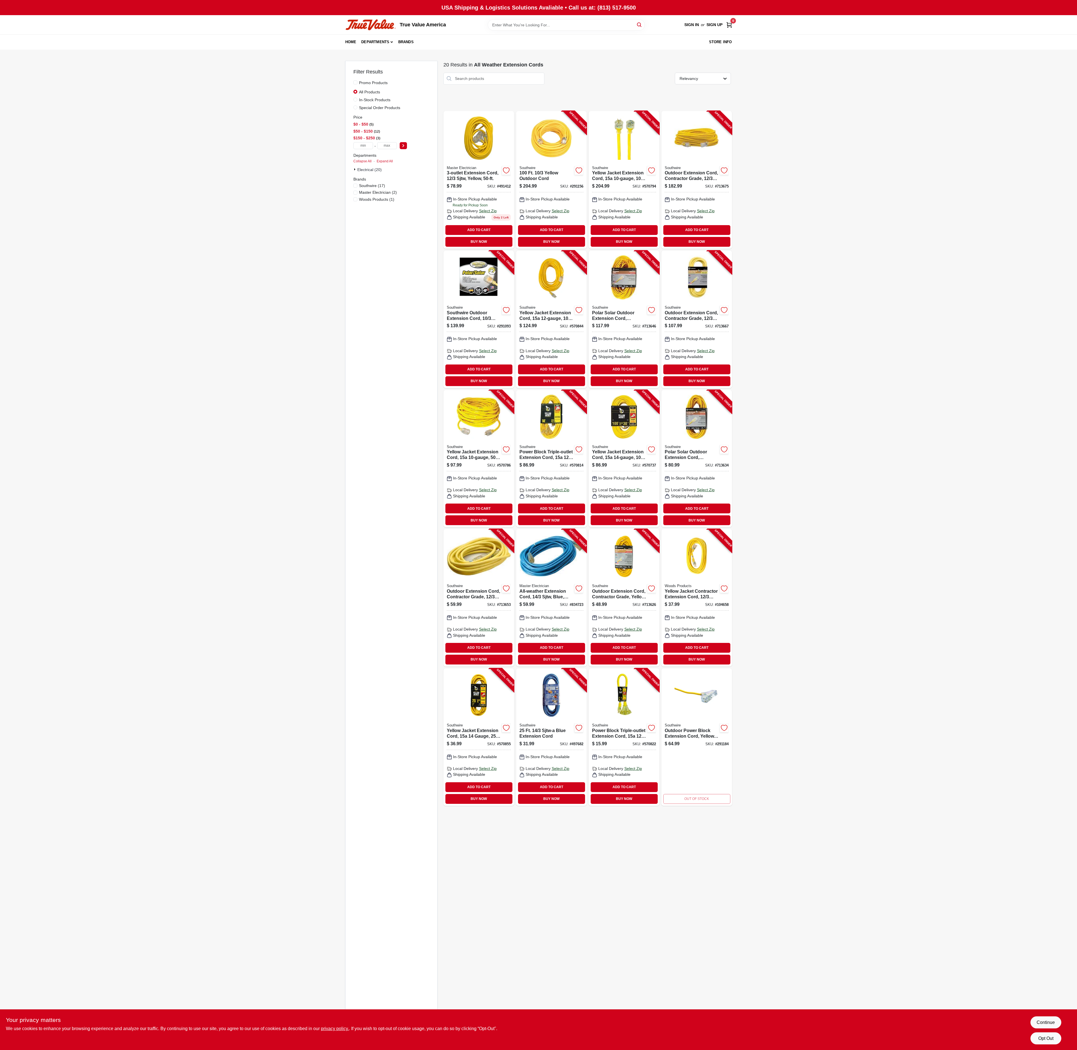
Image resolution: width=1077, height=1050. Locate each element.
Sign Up (714, 24)
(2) (378, 192)
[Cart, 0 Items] (729, 25)
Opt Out (1045, 1038)
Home (350, 42)
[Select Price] (403, 145)
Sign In (691, 24)
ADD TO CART (479, 230)
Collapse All (362, 161)
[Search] (640, 24)
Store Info (720, 42)
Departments (375, 42)
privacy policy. (335, 1028)
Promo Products (373, 82)
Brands (406, 42)
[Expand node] (355, 169)
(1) (376, 199)
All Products (369, 92)
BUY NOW (479, 242)
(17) (372, 185)
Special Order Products (379, 107)
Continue (1046, 1022)
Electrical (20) (369, 169)
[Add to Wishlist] (506, 170)
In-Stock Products (374, 99)
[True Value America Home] (370, 25)
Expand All (385, 161)
